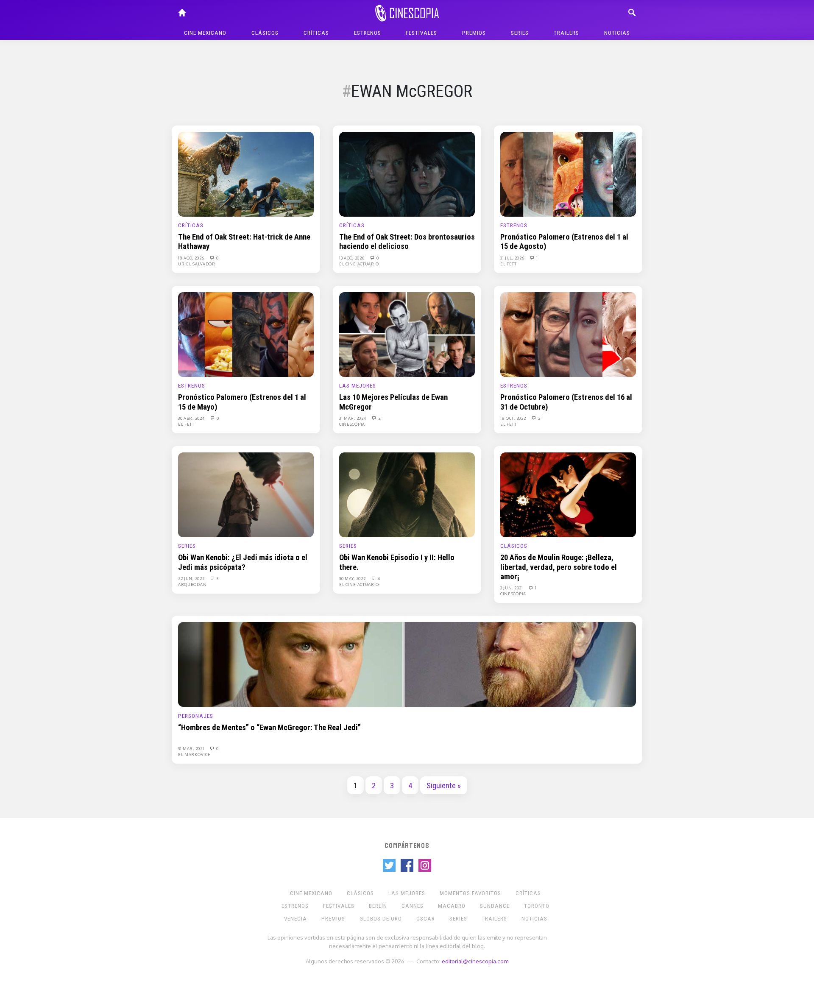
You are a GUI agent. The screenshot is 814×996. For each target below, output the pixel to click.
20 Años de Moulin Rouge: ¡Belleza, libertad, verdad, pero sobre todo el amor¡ (558, 567)
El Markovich (194, 754)
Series (520, 33)
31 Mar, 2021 (191, 748)
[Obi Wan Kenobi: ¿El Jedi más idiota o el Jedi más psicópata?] (246, 494)
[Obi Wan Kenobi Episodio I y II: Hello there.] (407, 494)
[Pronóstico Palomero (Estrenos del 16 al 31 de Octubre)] (568, 334)
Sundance (495, 906)
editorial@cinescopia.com (475, 961)
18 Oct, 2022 (513, 418)
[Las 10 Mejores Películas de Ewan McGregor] (407, 334)
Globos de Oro (381, 918)
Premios (474, 33)
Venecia (295, 918)
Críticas (316, 33)
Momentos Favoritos (470, 893)
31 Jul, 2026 (512, 257)
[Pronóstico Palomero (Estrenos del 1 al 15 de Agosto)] (568, 174)
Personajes (195, 716)
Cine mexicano (205, 33)
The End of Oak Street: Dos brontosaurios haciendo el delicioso (407, 241)
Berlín (378, 906)
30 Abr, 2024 (192, 418)
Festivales (421, 33)
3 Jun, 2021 (512, 587)
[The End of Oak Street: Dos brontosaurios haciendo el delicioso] (407, 174)
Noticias (617, 33)
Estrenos (367, 33)
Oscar (425, 918)
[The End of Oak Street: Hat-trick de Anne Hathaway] (246, 174)
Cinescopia (352, 424)
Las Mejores (357, 385)
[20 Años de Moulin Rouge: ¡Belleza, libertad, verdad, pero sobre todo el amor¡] (568, 494)
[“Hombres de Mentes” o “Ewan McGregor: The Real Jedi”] (407, 664)
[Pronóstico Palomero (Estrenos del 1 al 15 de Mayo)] (246, 334)
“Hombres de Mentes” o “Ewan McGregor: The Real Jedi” (269, 727)
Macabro (452, 906)
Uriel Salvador (196, 263)
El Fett (508, 263)
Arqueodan (192, 584)
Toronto (536, 906)
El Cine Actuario (359, 263)
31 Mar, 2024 (353, 418)
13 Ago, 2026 (352, 257)
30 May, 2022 (353, 578)
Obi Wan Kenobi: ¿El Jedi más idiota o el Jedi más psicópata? (242, 562)
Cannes (412, 906)
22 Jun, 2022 (192, 578)
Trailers (566, 33)
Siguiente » (444, 785)
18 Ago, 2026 (191, 257)
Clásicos (265, 33)
